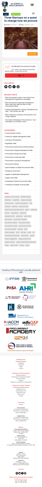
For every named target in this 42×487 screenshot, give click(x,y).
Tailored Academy (21, 375)
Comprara (21, 365)
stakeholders (24, 235)
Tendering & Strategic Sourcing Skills (17, 185)
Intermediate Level (21, 391)
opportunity (19, 216)
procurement (8, 219)
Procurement (21, 407)
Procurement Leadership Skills (15, 157)
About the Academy (21, 361)
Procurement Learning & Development (17, 161)
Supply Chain (14, 245)
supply (7, 245)
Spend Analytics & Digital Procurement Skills (19, 167)
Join (19, 75)
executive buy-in (23, 206)
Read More (32, 54)
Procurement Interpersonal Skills (15, 154)
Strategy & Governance (12, 171)
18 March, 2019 (28, 25)
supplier (32, 235)
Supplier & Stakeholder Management (17, 174)
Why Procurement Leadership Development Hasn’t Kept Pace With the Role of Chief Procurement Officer (19, 104)
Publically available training (21, 387)
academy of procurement (12, 197)
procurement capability (20, 219)
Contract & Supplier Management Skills (17, 136)
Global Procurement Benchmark (14, 210)
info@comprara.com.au (20, 479)
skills (17, 232)
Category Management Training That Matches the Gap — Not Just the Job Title (21, 110)
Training (21, 245)
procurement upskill (10, 229)
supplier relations (10, 242)
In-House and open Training (21, 385)
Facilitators (21, 363)
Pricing (21, 396)
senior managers (10, 232)
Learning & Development (13, 140)
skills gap (23, 232)
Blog (21, 366)
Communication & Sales (13, 133)
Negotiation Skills (10, 143)
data (30, 203)
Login (6, 14)
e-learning (7, 206)
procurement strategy (11, 226)
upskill (27, 245)
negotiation (23, 213)
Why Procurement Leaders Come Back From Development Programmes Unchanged (19, 98)
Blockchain (8, 200)
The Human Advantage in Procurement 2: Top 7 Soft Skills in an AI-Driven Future (20, 121)
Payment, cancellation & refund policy (21, 382)
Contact (21, 368)
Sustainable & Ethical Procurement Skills (18, 181)
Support (21, 380)
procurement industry (11, 222)
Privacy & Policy (21, 378)
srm (34, 232)
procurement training (25, 226)
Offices (20, 427)
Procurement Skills (24, 222)
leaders (27, 210)
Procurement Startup (12, 164)
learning (7, 213)
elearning (14, 206)
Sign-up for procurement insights (21, 477)
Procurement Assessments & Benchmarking (19, 147)
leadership (34, 210)
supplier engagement (11, 239)
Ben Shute (14, 25)
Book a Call (15, 14)
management (14, 213)
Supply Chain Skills (11, 178)
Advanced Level (21, 392)
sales (25, 229)
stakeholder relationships (12, 235)
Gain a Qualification (20, 412)
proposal (20, 229)
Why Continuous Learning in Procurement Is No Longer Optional (20, 115)
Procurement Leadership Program (21, 377)
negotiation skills (10, 216)
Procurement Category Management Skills (19, 150)
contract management (21, 203)
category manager (26, 200)
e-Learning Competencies (21, 409)
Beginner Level (21, 389)
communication (9, 203)
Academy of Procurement (21, 373)
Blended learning (26, 197)
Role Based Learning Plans (21, 411)
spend (29, 232)
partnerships (27, 216)
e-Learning (21, 402)
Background (21, 359)
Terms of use (20, 394)
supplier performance (24, 239)
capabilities (16, 200)
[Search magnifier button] (5, 10)
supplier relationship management (26, 242)
